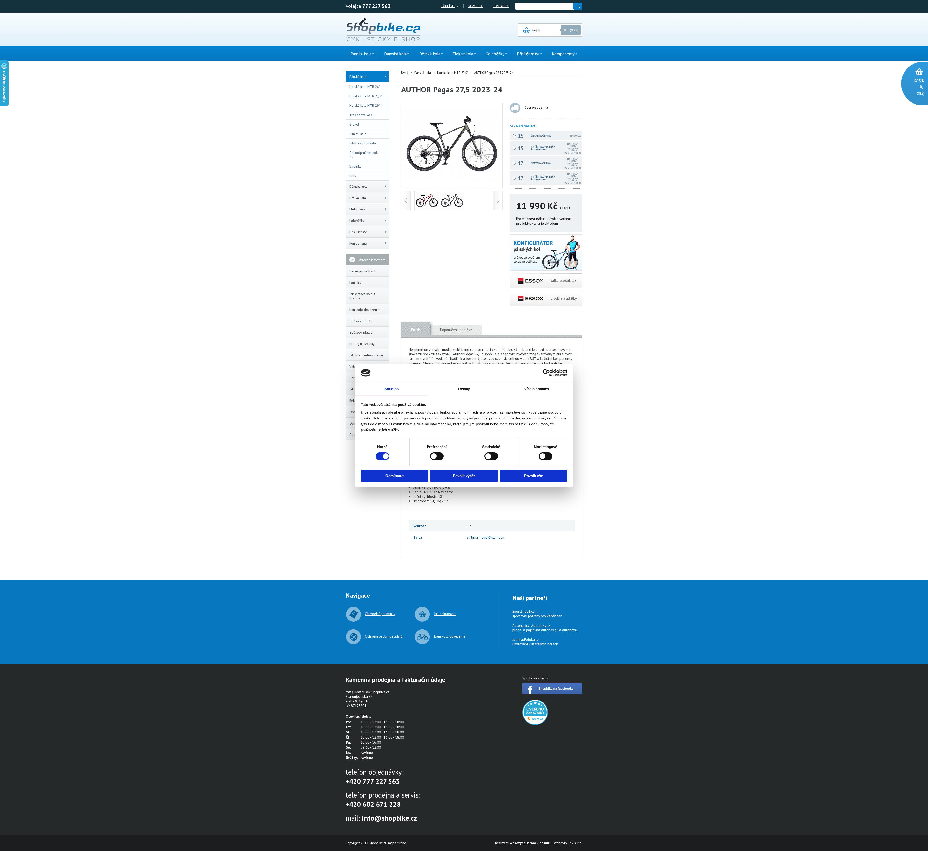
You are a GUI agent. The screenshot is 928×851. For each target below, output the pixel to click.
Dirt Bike (355, 166)
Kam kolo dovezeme (364, 309)
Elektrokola (357, 209)
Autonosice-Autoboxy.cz (531, 625)
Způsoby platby (360, 332)
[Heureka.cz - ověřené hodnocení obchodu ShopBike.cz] (535, 723)
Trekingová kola (361, 115)
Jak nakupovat (445, 614)
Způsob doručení (361, 321)
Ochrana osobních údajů (384, 636)
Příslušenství (358, 232)
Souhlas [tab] (391, 389)
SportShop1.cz (523, 611)
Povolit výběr (464, 476)
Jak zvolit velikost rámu (366, 355)
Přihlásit (448, 6)
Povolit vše (533, 476)
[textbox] (544, 6)
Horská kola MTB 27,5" (365, 96)
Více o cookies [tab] (536, 389)
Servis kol (475, 6)
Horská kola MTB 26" (364, 86)
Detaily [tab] (464, 389)
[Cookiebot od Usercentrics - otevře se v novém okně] (546, 372)
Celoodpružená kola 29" (364, 154)
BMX (352, 176)
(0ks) (919, 87)
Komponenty (358, 243)
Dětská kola (357, 198)
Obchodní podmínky (380, 614)
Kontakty (501, 6)
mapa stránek (397, 843)
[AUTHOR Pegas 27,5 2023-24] (451, 181)
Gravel (354, 124)
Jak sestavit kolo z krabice (362, 296)
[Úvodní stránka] (383, 30)
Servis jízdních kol (362, 271)
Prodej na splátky (362, 344)
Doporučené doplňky (456, 330)
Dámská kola (358, 186)
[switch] (437, 456)
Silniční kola (357, 134)
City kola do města (362, 143)
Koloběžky (356, 220)
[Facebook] (552, 692)
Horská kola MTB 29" (364, 105)
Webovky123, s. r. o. (568, 843)
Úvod (404, 73)
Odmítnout (394, 476)
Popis (416, 329)
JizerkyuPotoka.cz (525, 639)
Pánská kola (357, 77)
